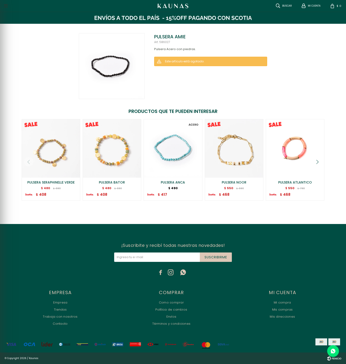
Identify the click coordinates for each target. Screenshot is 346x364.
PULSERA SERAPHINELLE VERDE (51, 182)
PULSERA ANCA (173, 182)
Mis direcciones (282, 316)
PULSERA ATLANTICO (295, 182)
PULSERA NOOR (234, 182)
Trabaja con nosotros (60, 316)
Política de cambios (171, 309)
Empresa (60, 302)
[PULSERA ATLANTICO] (295, 148)
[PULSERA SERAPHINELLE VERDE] (51, 148)
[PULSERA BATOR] (112, 148)
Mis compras (282, 309)
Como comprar (171, 302)
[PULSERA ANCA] (173, 148)
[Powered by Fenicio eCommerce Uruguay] (334, 358)
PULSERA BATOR (112, 182)
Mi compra (282, 302)
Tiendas (60, 309)
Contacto (60, 323)
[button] (317, 162)
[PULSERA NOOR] (234, 148)
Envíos (171, 316)
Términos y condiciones (171, 323)
